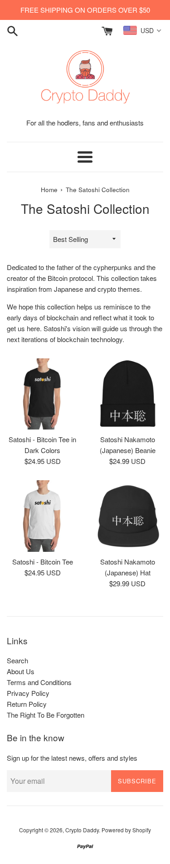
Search (17, 660)
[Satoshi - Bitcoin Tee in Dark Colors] (42, 394)
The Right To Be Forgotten (45, 714)
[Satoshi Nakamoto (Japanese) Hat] (128, 516)
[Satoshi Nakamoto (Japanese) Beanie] (128, 394)
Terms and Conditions (39, 682)
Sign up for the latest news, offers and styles (72, 758)
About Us (20, 671)
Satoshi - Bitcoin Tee (42, 561)
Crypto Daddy (82, 830)
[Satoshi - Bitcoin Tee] (42, 516)
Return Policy (27, 704)
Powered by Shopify (126, 830)
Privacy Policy (28, 693)
